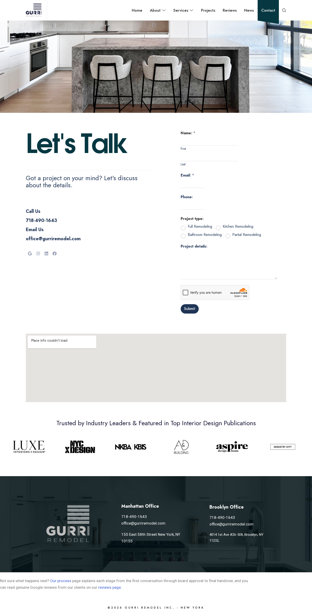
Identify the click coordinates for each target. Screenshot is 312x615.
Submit (189, 308)
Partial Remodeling (246, 234)
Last (183, 164)
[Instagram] (38, 253)
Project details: (194, 246)
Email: (187, 175)
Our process (60, 580)
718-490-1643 (41, 220)
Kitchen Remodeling (238, 226)
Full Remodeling (200, 226)
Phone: (187, 197)
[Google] (30, 253)
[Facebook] (54, 253)
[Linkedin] (46, 253)
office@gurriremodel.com (53, 238)
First (183, 149)
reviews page (109, 587)
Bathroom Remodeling (205, 234)
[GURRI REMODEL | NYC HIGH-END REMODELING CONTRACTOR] (34, 10)
